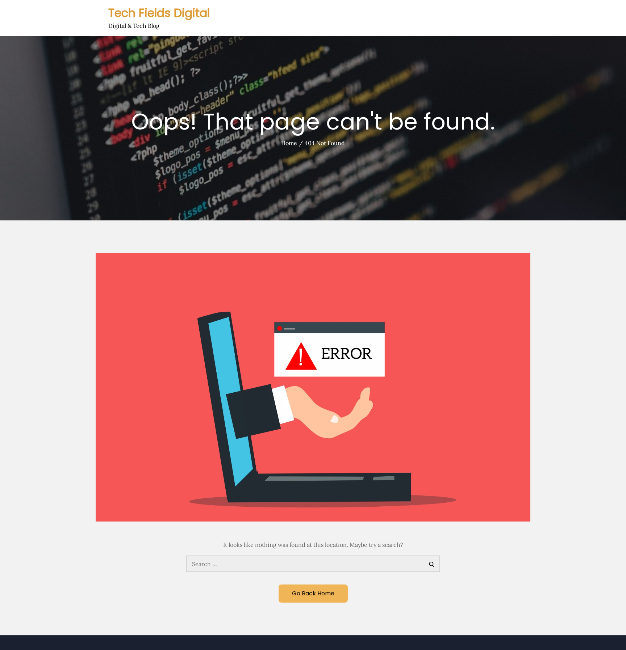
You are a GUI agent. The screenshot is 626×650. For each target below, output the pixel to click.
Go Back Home (313, 593)
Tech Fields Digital (159, 13)
